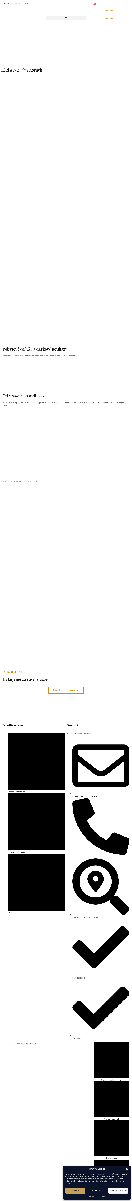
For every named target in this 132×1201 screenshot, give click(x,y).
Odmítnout (97, 1190)
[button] (127, 1169)
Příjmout (75, 1190)
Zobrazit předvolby (118, 1190)
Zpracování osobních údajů (96, 1196)
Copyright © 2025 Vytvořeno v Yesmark (19, 1043)
